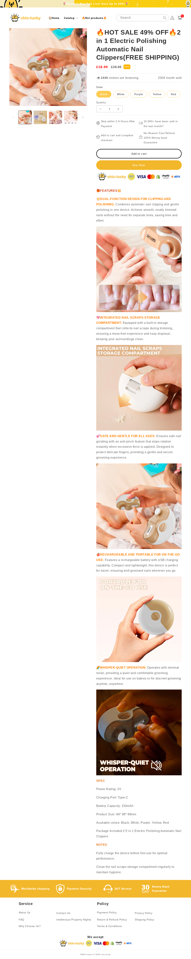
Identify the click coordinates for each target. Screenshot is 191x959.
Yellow (157, 94)
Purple (138, 94)
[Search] (165, 18)
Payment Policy (107, 912)
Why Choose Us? (30, 926)
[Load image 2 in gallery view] (40, 117)
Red (173, 94)
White (121, 94)
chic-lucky (106, 954)
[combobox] (143, 18)
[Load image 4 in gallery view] (70, 117)
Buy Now (139, 165)
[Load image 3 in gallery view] (55, 117)
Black (103, 94)
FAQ (21, 919)
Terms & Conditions (109, 926)
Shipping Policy (144, 919)
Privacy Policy (143, 913)
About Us (24, 912)
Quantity (101, 102)
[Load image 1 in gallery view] (25, 117)
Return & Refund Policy (112, 919)
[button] (71, 18)
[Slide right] (83, 117)
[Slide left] (13, 117)
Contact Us (63, 913)
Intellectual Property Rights (73, 919)
